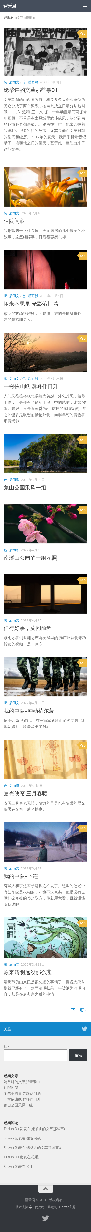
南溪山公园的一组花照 (30, 558)
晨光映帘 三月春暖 (26, 793)
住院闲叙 (14, 221)
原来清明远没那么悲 (28, 972)
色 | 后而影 (30, 296)
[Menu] (85, 6)
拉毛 (35, 1157)
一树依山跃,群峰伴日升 (31, 386)
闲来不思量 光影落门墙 (31, 304)
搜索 (7, 1046)
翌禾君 (10, 6)
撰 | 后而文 (11, 82)
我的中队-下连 (21, 876)
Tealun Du (11, 1129)
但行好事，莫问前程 (28, 628)
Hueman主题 (66, 1207)
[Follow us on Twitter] (84, 1029)
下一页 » (79, 1010)
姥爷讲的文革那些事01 (31, 90)
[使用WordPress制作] (30, 1207)
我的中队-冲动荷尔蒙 (29, 711)
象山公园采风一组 (25, 488)
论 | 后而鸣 (30, 82)
